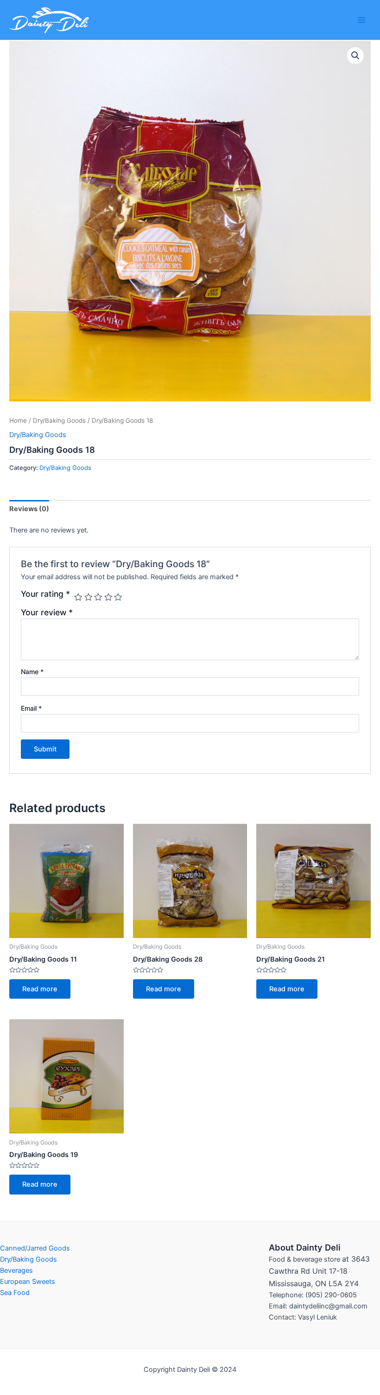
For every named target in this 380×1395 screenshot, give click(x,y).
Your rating (45, 594)
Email (31, 708)
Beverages (16, 1270)
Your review (47, 612)
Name (32, 672)
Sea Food (15, 1293)
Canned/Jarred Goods (35, 1248)
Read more (39, 989)
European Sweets (27, 1281)
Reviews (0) (29, 509)
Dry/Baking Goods (59, 420)
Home (18, 420)
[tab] (29, 509)
